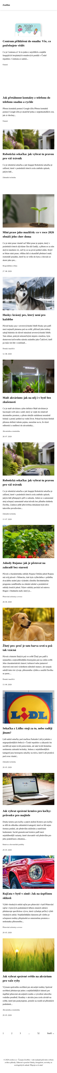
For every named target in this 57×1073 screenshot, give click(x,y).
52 (38, 1033)
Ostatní (5, 65)
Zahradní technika (9, 177)
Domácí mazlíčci (9, 349)
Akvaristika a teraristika (11, 431)
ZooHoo (6, 5)
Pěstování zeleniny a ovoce (12, 597)
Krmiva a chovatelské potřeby (13, 844)
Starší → (50, 1033)
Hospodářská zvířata (10, 266)
